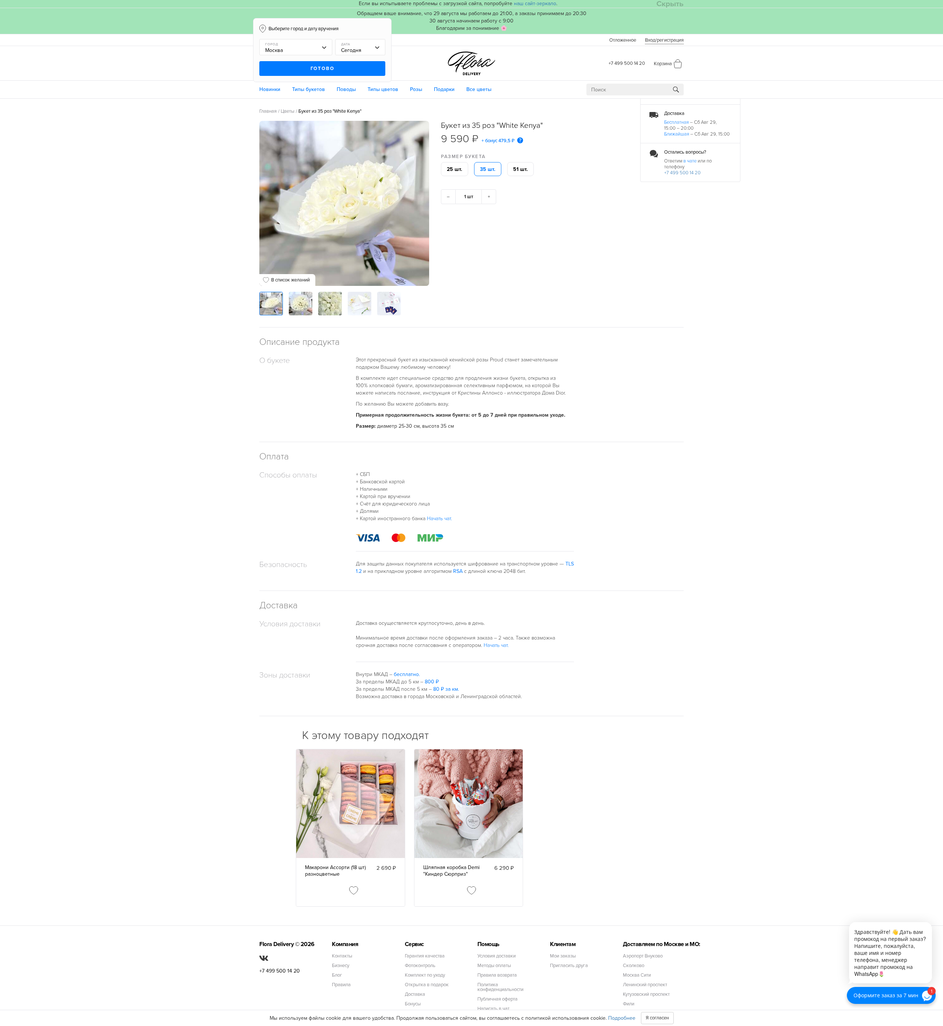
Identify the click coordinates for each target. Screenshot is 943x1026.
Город (271, 44)
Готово (322, 68)
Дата (345, 44)
